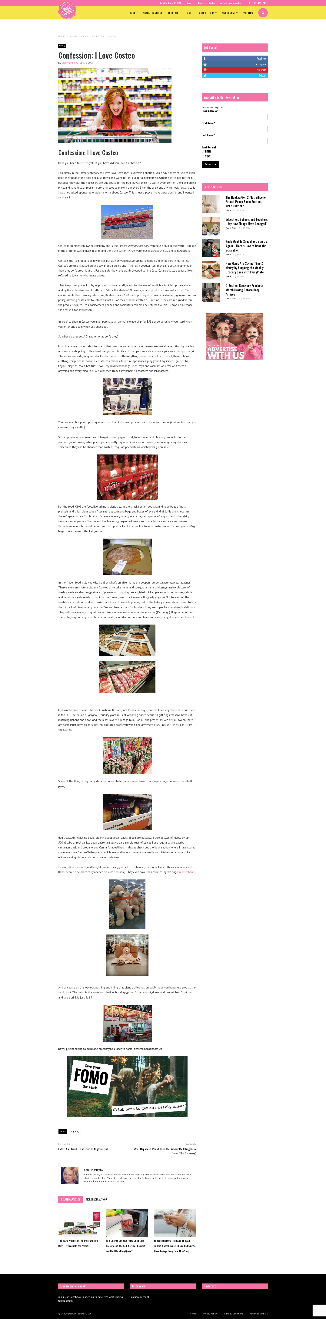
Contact (212, 3)
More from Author (96, 1199)
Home (132, 13)
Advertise (201, 3)
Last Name (208, 135)
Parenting (248, 13)
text (208, 156)
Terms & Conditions (233, 1313)
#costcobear (186, 872)
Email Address (210, 111)
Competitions (206, 13)
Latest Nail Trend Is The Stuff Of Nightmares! (83, 1149)
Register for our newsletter (230, 3)
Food (188, 13)
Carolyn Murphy (70, 62)
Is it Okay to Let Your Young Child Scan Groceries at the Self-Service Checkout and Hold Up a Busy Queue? (125, 1246)
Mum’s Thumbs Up (152, 13)
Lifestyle (173, 13)
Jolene (228, 210)
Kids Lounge (228, 13)
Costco (84, 163)
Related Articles (70, 1199)
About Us (190, 3)
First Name (208, 123)
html (208, 151)
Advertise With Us (259, 1313)
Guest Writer (231, 228)
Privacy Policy (210, 1313)
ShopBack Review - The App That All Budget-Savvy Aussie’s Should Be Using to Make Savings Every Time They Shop (174, 1246)
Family (62, 45)
